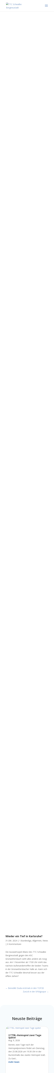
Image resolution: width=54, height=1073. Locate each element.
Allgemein (36, 940)
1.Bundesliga (25, 940)
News (45, 940)
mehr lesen (13, 1062)
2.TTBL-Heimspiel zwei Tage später (24, 1036)
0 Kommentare (14, 944)
